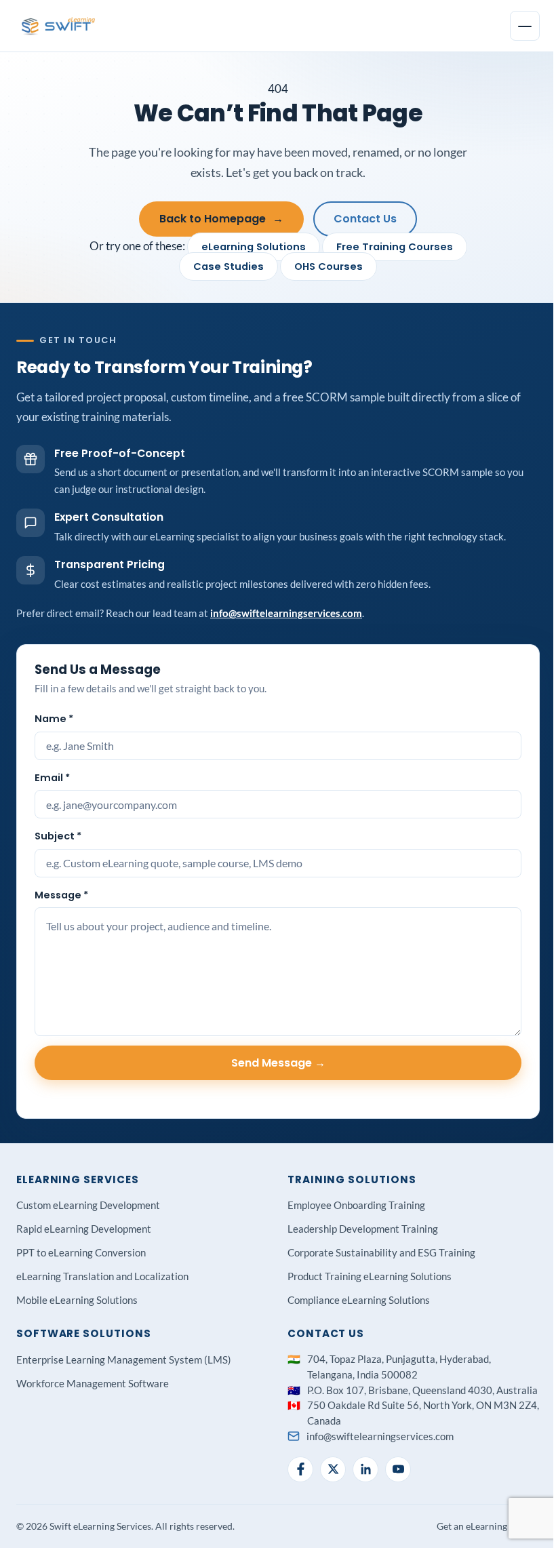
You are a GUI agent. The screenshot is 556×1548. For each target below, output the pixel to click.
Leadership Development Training (362, 1229)
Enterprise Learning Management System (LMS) (123, 1359)
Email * (52, 778)
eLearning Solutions (253, 247)
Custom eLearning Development (88, 1205)
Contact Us (365, 218)
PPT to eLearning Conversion (81, 1252)
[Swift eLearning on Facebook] (300, 1469)
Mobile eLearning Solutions (77, 1300)
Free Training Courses (394, 247)
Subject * (58, 836)
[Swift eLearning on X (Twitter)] (333, 1469)
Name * (54, 719)
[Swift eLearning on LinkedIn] (365, 1469)
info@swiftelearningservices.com (286, 613)
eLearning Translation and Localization (102, 1276)
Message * (61, 895)
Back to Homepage (221, 218)
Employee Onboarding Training (356, 1205)
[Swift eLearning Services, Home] (59, 25)
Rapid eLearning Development (83, 1229)
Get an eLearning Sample (488, 1526)
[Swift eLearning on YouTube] (398, 1469)
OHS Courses (328, 266)
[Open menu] (525, 26)
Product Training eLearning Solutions (369, 1276)
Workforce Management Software (92, 1383)
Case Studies (228, 266)
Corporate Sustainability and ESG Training (381, 1252)
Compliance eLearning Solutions (358, 1300)
